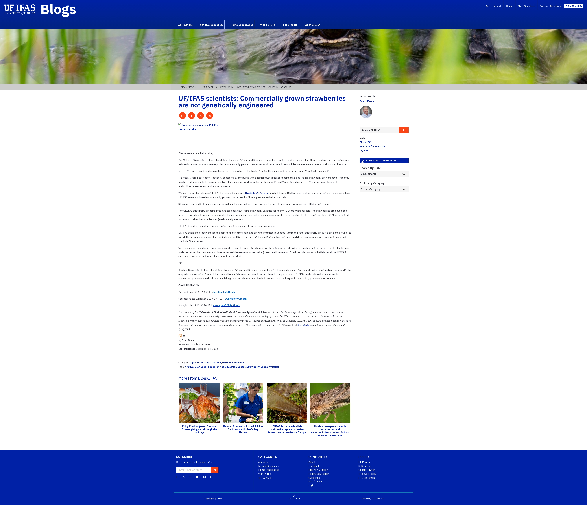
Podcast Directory (550, 6)
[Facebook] (177, 477)
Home (509, 6)
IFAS (383, 498)
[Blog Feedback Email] (204, 477)
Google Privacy (366, 469)
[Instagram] (211, 477)
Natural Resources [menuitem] (212, 24)
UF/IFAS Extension (233, 362)
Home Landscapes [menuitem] (242, 24)
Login (311, 485)
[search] (404, 130)
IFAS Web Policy (367, 473)
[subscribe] (214, 470)
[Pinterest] (190, 477)
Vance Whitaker (270, 366)
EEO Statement (367, 477)
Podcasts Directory (318, 473)
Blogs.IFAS (366, 142)
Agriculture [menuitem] (185, 24)
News (191, 86)
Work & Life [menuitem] (267, 24)
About (497, 6)
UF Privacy (364, 462)
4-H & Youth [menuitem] (290, 24)
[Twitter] (184, 477)
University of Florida (371, 498)
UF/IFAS (216, 362)
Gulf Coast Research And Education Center (220, 366)
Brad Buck (367, 101)
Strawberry (253, 366)
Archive (189, 366)
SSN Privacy (365, 466)
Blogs (58, 9)
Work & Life (264, 473)
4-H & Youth (265, 477)
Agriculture (196, 362)
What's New (315, 481)
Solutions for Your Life (372, 146)
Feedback (313, 466)
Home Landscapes (268, 469)
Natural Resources (268, 466)
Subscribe (575, 5)
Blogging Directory (318, 469)
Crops (207, 362)
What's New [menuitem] (312, 24)
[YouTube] (197, 477)
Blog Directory (526, 6)
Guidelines (314, 477)
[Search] (488, 6)
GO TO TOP (295, 498)
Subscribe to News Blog (380, 160)
